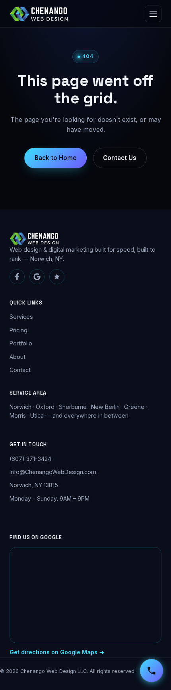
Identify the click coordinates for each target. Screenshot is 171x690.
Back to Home (56, 158)
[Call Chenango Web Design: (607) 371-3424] (151, 670)
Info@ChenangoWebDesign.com (53, 471)
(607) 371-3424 (30, 458)
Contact (20, 369)
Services (21, 316)
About (17, 356)
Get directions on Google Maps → (57, 652)
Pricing (18, 330)
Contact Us (119, 158)
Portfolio (21, 343)
